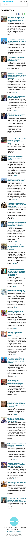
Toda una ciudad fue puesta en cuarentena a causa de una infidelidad (16, 445)
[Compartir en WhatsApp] (25, 14)
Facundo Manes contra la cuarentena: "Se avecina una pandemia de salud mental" (16, 465)
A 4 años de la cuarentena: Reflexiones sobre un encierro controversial (16, 41)
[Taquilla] (21, 1)
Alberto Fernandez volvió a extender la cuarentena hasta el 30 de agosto (16, 420)
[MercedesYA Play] (24, 1)
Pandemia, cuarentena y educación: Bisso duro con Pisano (15, 334)
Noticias (15, 36)
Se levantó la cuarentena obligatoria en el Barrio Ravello (14, 158)
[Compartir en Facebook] (19, 14)
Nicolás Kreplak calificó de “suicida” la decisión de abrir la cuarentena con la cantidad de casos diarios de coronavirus (16, 272)
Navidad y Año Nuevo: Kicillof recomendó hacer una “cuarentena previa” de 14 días (16, 500)
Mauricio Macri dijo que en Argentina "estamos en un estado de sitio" (15, 59)
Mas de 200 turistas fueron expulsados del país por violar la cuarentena (16, 205)
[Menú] (26, 1)
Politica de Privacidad (14, 531)
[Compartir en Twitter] (22, 14)
